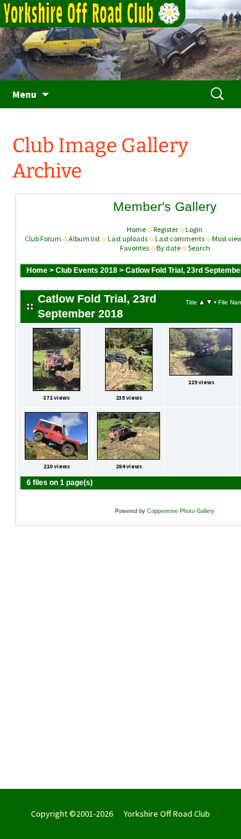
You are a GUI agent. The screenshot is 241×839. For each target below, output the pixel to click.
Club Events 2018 (86, 270)
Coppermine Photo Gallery (180, 511)
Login (194, 229)
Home (136, 229)
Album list (84, 238)
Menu (24, 94)
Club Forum (43, 238)
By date (168, 247)
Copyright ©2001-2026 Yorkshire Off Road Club (120, 813)
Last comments (180, 238)
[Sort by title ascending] (202, 302)
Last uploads (128, 238)
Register (165, 229)
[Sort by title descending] (209, 302)
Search (199, 247)
